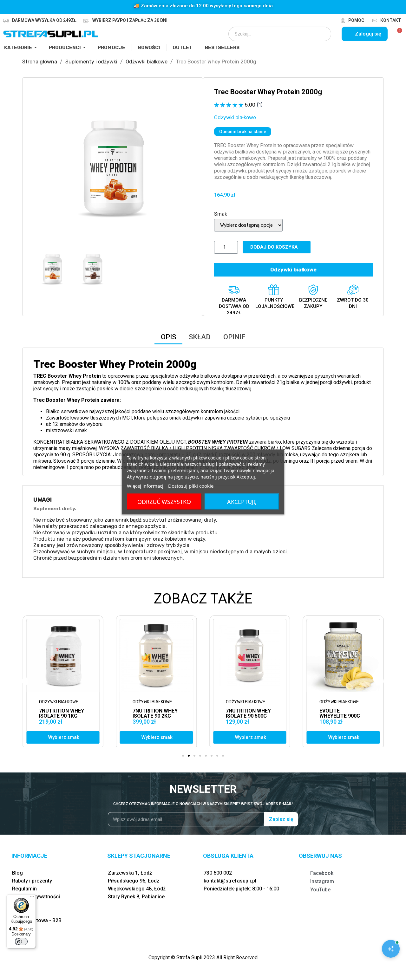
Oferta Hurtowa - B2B (37, 920)
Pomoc (356, 20)
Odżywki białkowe (235, 117)
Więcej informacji (146, 486)
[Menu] (32, 898)
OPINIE (234, 337)
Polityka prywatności (36, 897)
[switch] (21, 941)
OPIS (168, 337)
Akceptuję (242, 501)
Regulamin (24, 889)
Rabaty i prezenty (32, 881)
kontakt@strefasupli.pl (230, 881)
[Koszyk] (397, 34)
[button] (39, 168)
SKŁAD (200, 337)
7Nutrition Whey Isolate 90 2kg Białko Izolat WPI (63, 716)
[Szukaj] (322, 34)
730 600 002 (218, 873)
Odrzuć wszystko (164, 501)
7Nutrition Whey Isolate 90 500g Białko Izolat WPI (156, 716)
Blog (17, 873)
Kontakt (390, 20)
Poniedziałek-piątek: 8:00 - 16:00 (241, 889)
